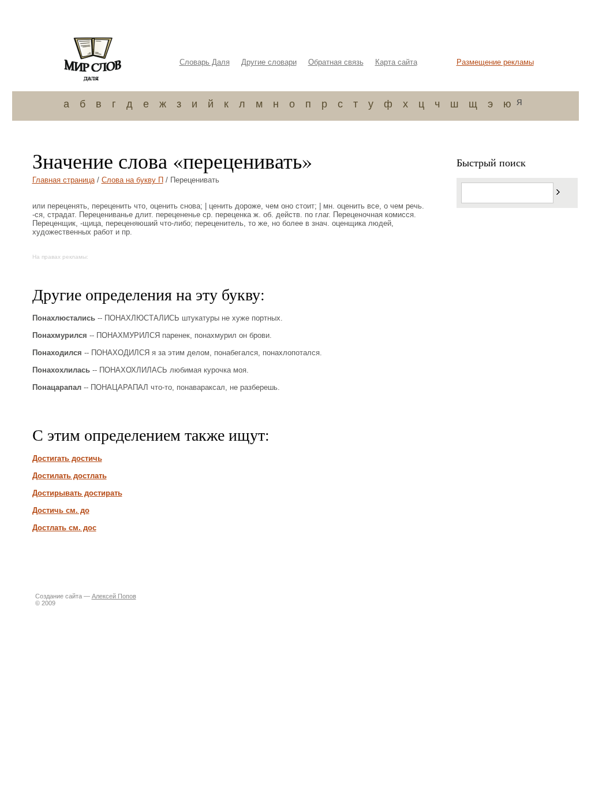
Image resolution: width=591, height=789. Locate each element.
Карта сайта (396, 62)
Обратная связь (336, 62)
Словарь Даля (204, 62)
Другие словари (269, 62)
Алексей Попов (114, 596)
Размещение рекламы (495, 62)
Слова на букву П (132, 180)
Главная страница (63, 180)
